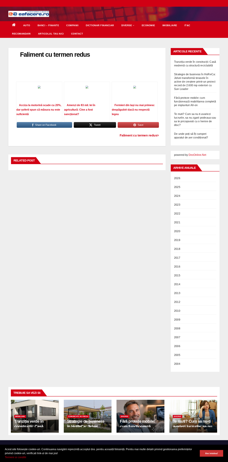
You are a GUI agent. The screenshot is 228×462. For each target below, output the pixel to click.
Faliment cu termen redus (138, 135)
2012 (177, 302)
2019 (177, 240)
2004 (177, 363)
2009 (177, 319)
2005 (177, 355)
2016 (177, 266)
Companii (72, 25)
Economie (148, 25)
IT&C (187, 25)
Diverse (126, 25)
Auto (26, 25)
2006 (177, 346)
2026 (177, 178)
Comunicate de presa (78, 416)
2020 (177, 231)
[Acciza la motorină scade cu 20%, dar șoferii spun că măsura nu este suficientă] (39, 94)
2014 (177, 284)
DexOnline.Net (197, 154)
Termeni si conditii (15, 457)
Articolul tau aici (51, 33)
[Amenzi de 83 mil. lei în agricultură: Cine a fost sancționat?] (87, 94)
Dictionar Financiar (100, 25)
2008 (177, 328)
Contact (77, 33)
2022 (177, 213)
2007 (177, 337)
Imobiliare (169, 25)
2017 (177, 257)
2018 (177, 249)
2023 (177, 204)
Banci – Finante (48, 25)
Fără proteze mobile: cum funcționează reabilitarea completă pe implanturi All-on (195, 101)
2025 (177, 187)
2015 (177, 275)
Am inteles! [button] (211, 453)
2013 (177, 293)
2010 (177, 310)
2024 (177, 195)
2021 (177, 222)
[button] (27, 457)
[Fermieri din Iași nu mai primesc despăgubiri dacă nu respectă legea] (135, 94)
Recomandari (21, 33)
